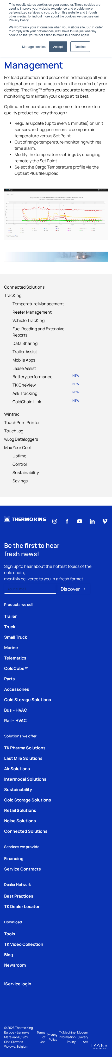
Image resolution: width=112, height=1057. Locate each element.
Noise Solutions (20, 820)
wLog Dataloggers (21, 439)
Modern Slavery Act (82, 1037)
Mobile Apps (24, 360)
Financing (13, 858)
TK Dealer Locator (22, 906)
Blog (8, 954)
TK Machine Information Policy (67, 1037)
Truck (9, 626)
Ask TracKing (46, 393)
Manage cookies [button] (34, 46)
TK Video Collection (23, 944)
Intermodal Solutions (25, 779)
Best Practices (18, 896)
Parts (9, 678)
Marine (11, 647)
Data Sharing (25, 343)
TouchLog (13, 430)
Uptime (19, 455)
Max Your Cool (17, 447)
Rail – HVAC (15, 720)
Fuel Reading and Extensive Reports (38, 332)
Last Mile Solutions (23, 758)
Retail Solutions (20, 810)
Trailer (10, 616)
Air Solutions (17, 768)
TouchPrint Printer (22, 422)
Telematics (15, 658)
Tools (9, 933)
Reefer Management (32, 312)
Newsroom (15, 965)
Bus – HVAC (15, 710)
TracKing (12, 295)
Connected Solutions (24, 287)
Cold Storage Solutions (27, 699)
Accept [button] (58, 46)
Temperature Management (38, 303)
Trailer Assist (25, 351)
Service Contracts (22, 869)
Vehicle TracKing (29, 320)
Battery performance (46, 376)
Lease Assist (24, 368)
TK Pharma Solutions (25, 747)
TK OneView (46, 385)
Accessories (16, 689)
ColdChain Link (46, 401)
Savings (20, 480)
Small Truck (15, 637)
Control (20, 464)
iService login (17, 983)
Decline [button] (80, 46)
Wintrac (12, 414)
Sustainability (26, 472)
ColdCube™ (16, 668)
